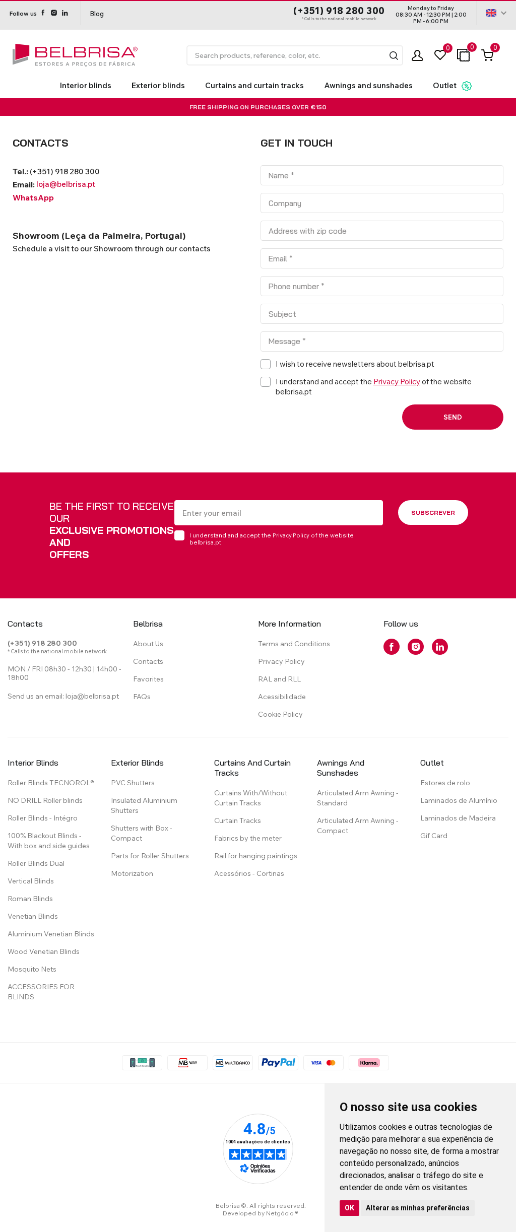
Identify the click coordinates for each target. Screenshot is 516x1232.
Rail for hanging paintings (255, 855)
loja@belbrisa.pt (65, 184)
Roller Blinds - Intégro (43, 818)
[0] (440, 55)
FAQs (142, 696)
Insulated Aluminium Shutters (144, 805)
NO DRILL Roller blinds (45, 800)
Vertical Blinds (31, 880)
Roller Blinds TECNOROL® (51, 782)
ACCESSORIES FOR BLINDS (41, 991)
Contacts (148, 661)
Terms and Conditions (294, 643)
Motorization (132, 873)
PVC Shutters (133, 782)
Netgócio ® (282, 1213)
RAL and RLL (279, 678)
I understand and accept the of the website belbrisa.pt (271, 538)
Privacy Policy (396, 381)
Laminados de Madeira (458, 818)
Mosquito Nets (32, 969)
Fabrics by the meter (248, 838)
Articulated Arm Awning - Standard (358, 797)
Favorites (148, 678)
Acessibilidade (282, 696)
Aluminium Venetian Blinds (51, 933)
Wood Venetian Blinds (44, 951)
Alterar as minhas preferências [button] (418, 1208)
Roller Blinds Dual (36, 863)
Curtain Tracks (237, 820)
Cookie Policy (280, 714)
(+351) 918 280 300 (339, 11)
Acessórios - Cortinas (249, 873)
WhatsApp (33, 197)
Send (452, 417)
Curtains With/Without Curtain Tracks (250, 797)
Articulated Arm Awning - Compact (358, 825)
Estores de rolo (445, 782)
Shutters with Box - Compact (141, 833)
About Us (148, 643)
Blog (97, 14)
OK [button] (349, 1208)
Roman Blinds (30, 898)
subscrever (433, 512)
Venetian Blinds (33, 916)
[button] (394, 55)
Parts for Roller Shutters (150, 855)
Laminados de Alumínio (458, 800)
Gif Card (433, 835)
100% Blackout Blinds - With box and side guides (49, 840)
